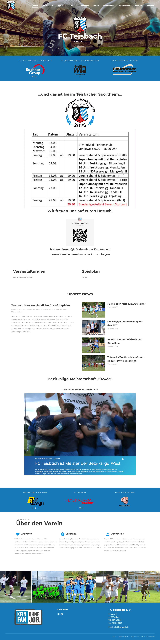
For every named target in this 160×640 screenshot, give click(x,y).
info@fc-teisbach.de (121, 627)
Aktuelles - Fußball (25, 309)
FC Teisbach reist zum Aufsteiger (126, 304)
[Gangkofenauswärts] (80, 587)
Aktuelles (14, 309)
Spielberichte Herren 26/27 (42, 309)
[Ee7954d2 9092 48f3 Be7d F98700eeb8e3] (48, 587)
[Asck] (144, 587)
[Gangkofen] (112, 587)
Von (59, 309)
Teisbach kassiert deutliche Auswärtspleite (40, 305)
